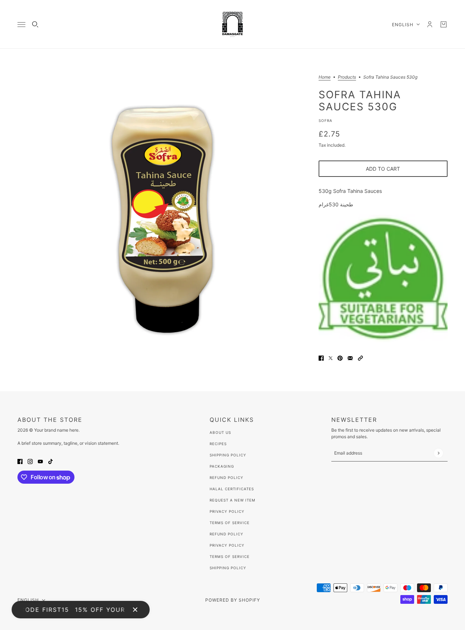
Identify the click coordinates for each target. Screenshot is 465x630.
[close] (135, 610)
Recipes (218, 443)
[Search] (35, 24)
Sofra (325, 120)
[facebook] (20, 461)
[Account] (430, 24)
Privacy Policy (227, 511)
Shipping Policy (228, 455)
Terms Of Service (230, 522)
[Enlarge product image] (162, 220)
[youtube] (40, 461)
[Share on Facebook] (321, 357)
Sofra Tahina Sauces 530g (360, 100)
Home (325, 77)
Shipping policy (228, 568)
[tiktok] (50, 461)
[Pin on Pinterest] (340, 357)
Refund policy (226, 534)
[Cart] (444, 24)
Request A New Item (232, 500)
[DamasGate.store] (232, 24)
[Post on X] (330, 357)
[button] (360, 357)
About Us (220, 432)
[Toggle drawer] (21, 24)
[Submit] (438, 453)
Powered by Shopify (232, 600)
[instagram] (30, 461)
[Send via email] (350, 357)
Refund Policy (226, 477)
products (347, 77)
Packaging (222, 466)
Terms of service (230, 556)
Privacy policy (227, 545)
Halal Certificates (232, 489)
